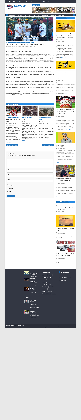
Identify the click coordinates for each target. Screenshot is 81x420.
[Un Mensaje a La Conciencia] (26, 301)
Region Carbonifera (46, 293)
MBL (74, 327)
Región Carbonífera (43, 15)
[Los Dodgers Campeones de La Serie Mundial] (26, 279)
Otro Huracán (42, 121)
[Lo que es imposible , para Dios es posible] (65, 221)
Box (25, 15)
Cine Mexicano (45, 279)
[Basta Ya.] (26, 289)
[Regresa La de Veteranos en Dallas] (26, 273)
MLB (34, 15)
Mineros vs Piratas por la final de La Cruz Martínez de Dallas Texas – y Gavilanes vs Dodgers (65, 111)
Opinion (26, 327)
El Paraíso (33, 1)
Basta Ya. (32, 288)
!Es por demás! (60, 145)
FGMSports (61, 18)
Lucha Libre (39, 1)
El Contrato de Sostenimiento (48, 1)
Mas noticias (27, 42)
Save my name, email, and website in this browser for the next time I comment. (10, 189)
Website (8, 179)
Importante (61, 15)
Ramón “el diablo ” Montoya (48, 145)
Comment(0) (26, 46)
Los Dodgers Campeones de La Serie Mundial (34, 280)
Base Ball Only (56, 327)
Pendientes (49, 291)
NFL (30, 15)
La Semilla (53, 15)
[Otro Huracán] (46, 111)
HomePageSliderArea (20, 42)
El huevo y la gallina (26, 1)
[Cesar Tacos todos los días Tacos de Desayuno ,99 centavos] (65, 246)
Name (8, 169)
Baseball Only (12, 42)
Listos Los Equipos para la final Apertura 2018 (12, 145)
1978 (23, 119)
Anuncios (44, 275)
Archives (7, 42)
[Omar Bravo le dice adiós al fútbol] (13, 111)
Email (8, 174)
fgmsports (20, 6)
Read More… (8, 142)
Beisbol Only (12, 15)
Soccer (20, 15)
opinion (40, 119)
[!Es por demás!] (65, 137)
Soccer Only (63, 327)
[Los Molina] (26, 312)
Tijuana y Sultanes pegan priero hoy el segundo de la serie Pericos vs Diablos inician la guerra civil (65, 208)
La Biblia (19, 1)
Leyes (49, 284)
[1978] (30, 111)
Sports (32, 42)
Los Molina (32, 311)
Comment (9, 158)
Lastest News (62, 201)
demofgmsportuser (19, 46)
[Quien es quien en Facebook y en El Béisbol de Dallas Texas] (65, 171)
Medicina (44, 289)
